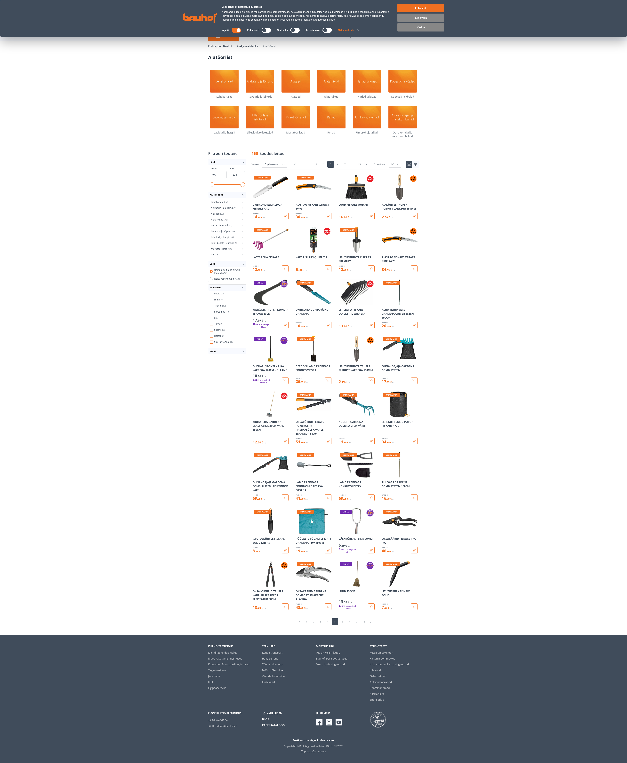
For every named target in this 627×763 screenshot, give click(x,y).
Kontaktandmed (380, 688)
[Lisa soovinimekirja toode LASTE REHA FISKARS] (255, 250)
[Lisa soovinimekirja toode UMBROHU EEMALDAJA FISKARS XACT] (255, 198)
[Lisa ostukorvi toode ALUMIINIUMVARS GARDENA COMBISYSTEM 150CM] (414, 325)
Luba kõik (420, 8)
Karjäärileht (377, 694)
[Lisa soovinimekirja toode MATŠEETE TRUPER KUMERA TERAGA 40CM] (255, 303)
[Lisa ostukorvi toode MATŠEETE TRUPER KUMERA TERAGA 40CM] (285, 325)
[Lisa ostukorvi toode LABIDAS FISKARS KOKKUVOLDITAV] (371, 497)
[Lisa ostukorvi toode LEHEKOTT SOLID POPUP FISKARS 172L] (414, 441)
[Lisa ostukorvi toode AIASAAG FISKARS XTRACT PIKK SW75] (414, 268)
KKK (210, 682)
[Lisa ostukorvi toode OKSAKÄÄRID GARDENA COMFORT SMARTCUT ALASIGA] (328, 606)
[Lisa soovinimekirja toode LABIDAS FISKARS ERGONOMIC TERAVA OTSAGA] (298, 475)
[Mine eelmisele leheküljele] (295, 164)
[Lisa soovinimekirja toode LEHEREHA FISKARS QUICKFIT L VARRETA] (341, 303)
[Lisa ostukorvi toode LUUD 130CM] (371, 606)
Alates (214, 168)
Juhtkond (375, 670)
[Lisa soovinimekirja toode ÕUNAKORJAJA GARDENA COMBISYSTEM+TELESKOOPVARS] (255, 475)
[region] (335, 392)
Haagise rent (270, 658)
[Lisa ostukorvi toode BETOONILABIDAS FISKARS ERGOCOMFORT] (328, 381)
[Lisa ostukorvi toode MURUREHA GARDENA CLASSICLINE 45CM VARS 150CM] (285, 441)
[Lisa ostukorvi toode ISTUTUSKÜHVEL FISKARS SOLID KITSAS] (285, 550)
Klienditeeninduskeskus (222, 652)
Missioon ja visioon (381, 652)
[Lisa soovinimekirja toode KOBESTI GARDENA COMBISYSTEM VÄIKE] (341, 415)
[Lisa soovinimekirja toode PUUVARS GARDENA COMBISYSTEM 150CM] (384, 475)
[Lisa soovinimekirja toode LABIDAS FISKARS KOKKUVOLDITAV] (341, 475)
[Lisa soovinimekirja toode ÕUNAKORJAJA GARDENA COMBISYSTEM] (384, 359)
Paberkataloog (273, 725)
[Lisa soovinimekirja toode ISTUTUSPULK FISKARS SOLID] (384, 584)
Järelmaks (214, 676)
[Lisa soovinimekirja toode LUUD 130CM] (341, 584)
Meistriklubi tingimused (330, 664)
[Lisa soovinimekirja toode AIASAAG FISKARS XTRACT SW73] (298, 198)
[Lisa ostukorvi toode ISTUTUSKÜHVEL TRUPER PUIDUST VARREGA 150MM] (371, 381)
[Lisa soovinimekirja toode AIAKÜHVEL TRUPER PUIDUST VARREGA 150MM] (384, 198)
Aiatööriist (269, 46)
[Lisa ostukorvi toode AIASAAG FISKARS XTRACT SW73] (328, 216)
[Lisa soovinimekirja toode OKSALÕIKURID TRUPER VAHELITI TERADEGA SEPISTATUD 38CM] (255, 584)
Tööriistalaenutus (273, 664)
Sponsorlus (377, 699)
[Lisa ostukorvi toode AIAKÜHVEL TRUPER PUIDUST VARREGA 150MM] (414, 216)
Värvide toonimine (273, 676)
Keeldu (421, 27)
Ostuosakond (378, 676)
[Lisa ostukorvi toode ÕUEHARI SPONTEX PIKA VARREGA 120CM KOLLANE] (285, 381)
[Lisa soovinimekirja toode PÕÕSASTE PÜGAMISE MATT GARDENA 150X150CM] (298, 532)
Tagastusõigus (217, 670)
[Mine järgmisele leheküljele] (366, 164)
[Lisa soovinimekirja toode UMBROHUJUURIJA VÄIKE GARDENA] (298, 303)
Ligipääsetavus (217, 688)
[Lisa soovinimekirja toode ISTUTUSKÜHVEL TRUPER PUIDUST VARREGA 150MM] (341, 359)
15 (359, 164)
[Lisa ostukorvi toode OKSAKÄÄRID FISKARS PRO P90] (414, 550)
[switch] (266, 30)
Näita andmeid (346, 30)
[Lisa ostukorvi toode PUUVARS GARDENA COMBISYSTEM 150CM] (414, 497)
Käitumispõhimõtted (382, 658)
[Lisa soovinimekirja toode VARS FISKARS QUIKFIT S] (298, 250)
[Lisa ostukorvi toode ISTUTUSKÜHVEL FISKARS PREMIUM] (371, 268)
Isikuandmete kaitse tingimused (389, 664)
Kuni (232, 168)
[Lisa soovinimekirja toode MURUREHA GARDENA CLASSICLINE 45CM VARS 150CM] (255, 415)
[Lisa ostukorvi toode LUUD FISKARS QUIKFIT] (371, 216)
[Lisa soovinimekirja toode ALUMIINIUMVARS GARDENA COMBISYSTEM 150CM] (384, 303)
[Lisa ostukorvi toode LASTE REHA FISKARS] (285, 268)
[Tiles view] (409, 164)
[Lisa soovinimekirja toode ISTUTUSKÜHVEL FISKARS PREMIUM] (341, 250)
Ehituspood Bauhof (220, 46)
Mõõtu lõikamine (272, 670)
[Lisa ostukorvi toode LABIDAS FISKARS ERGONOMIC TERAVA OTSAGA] (328, 497)
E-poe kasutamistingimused (225, 658)
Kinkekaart (268, 682)
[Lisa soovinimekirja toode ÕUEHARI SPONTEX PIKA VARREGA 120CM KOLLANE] (255, 359)
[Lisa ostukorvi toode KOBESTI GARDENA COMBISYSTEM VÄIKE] (371, 441)
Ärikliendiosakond (381, 682)
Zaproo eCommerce (313, 751)
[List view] (415, 164)
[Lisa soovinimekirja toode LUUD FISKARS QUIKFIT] (341, 198)
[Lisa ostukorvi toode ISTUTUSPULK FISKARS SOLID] (414, 606)
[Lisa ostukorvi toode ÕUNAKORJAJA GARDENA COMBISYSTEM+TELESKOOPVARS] (285, 497)
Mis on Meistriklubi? (328, 652)
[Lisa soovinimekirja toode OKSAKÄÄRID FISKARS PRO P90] (384, 532)
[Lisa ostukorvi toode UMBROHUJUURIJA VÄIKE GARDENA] (328, 325)
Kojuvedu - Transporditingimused (228, 664)
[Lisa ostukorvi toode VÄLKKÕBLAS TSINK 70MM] (371, 550)
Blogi (266, 719)
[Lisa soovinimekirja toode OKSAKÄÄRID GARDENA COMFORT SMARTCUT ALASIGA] (298, 584)
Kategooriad (216, 194)
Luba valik (421, 17)
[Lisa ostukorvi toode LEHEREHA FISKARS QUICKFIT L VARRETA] (371, 325)
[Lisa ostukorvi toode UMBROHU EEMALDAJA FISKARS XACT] (285, 216)
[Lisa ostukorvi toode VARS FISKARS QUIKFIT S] (328, 268)
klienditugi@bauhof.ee (224, 726)
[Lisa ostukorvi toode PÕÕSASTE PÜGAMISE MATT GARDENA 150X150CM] (328, 550)
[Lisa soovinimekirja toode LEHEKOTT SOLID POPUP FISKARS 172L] (384, 415)
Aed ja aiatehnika (248, 46)
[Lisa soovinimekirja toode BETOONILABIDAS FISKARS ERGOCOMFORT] (298, 359)
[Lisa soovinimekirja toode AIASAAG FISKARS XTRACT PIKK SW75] (384, 250)
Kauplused (274, 713)
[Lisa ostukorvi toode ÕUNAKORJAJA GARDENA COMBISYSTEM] (414, 381)
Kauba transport (272, 652)
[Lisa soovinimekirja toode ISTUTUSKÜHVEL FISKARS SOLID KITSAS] (255, 532)
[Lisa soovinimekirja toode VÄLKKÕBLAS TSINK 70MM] (341, 532)
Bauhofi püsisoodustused (331, 658)
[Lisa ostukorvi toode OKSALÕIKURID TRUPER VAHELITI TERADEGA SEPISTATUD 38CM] (285, 606)
